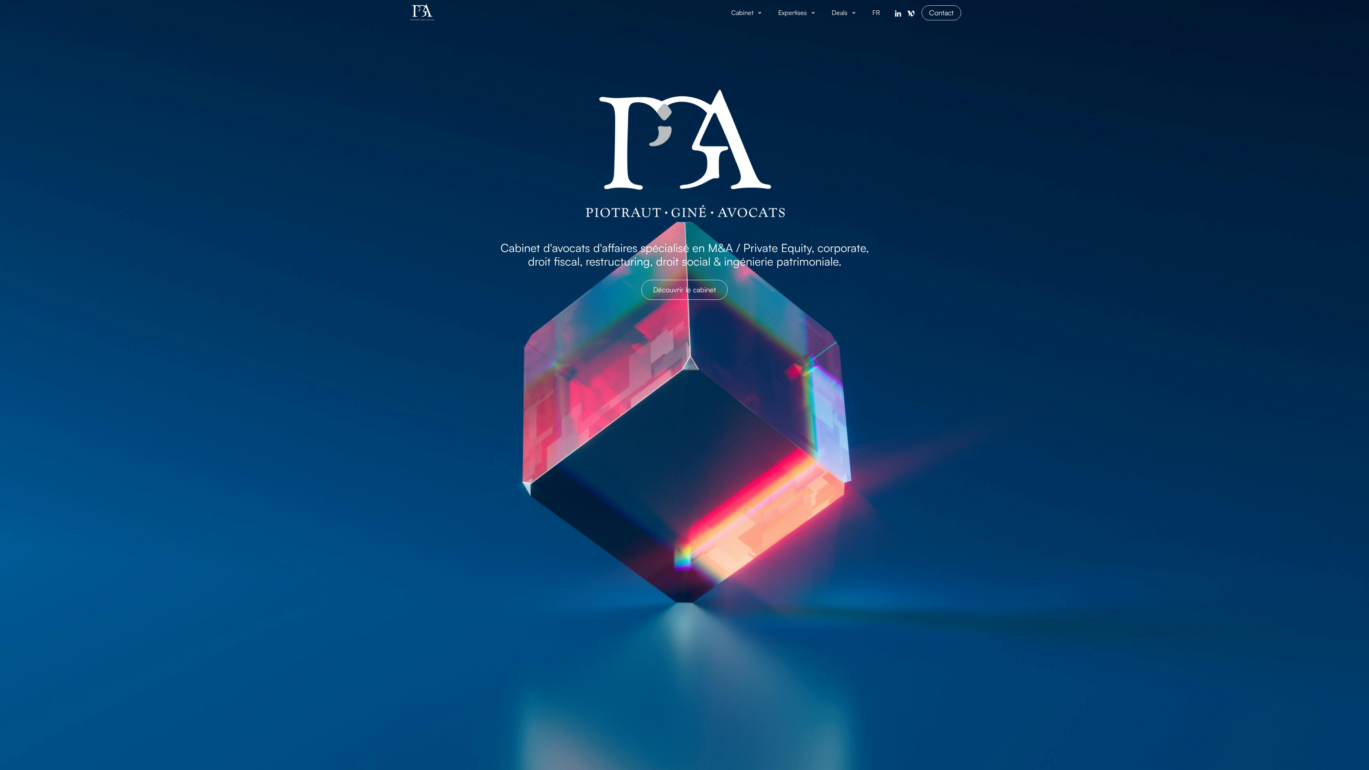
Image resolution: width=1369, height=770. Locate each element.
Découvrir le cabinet (684, 289)
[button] (747, 12)
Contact (941, 12)
